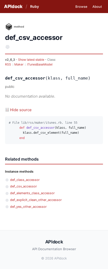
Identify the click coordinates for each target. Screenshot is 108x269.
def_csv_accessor (23, 186)
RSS (8, 64)
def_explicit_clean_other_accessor (36, 200)
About (97, 7)
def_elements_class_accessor (32, 193)
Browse (81, 7)
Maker (19, 64)
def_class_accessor (25, 180)
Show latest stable (31, 59)
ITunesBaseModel (39, 64)
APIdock (13, 6)
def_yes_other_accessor (28, 207)
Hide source (21, 109)
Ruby (34, 6)
